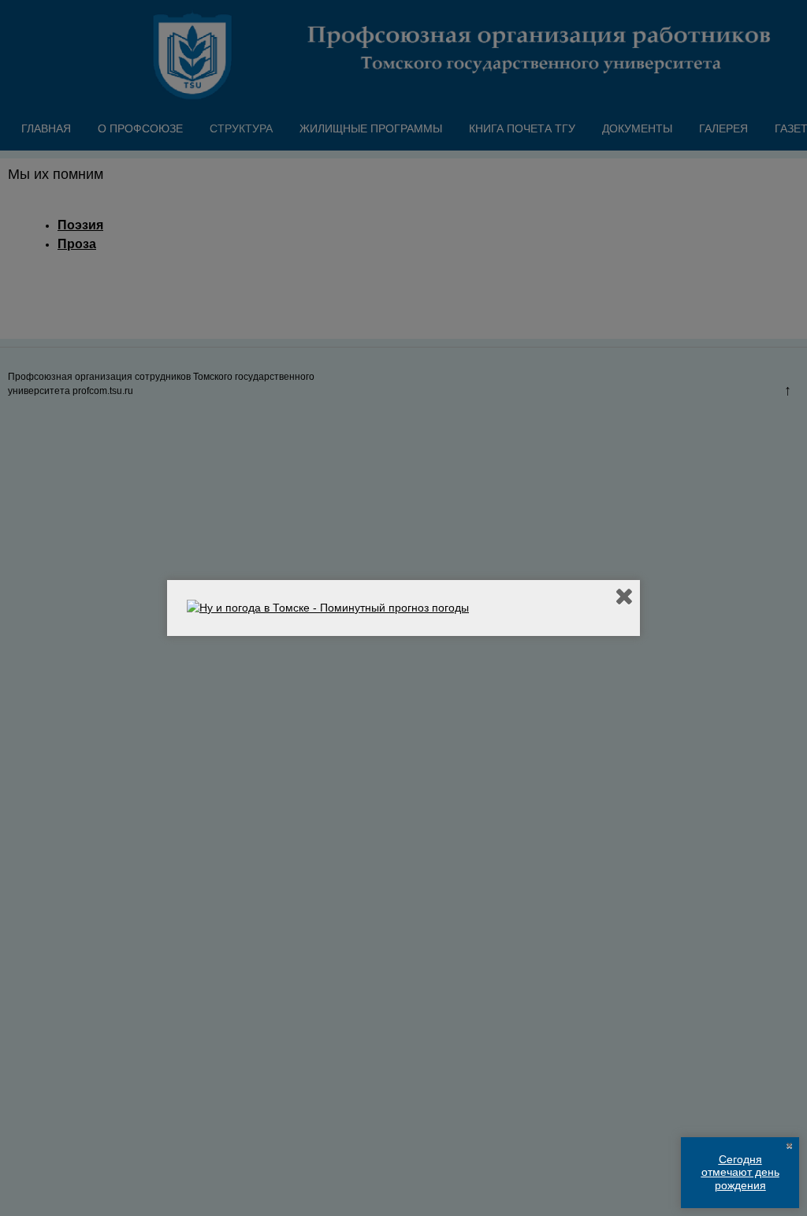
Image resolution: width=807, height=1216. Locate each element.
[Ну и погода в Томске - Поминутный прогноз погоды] (328, 607)
